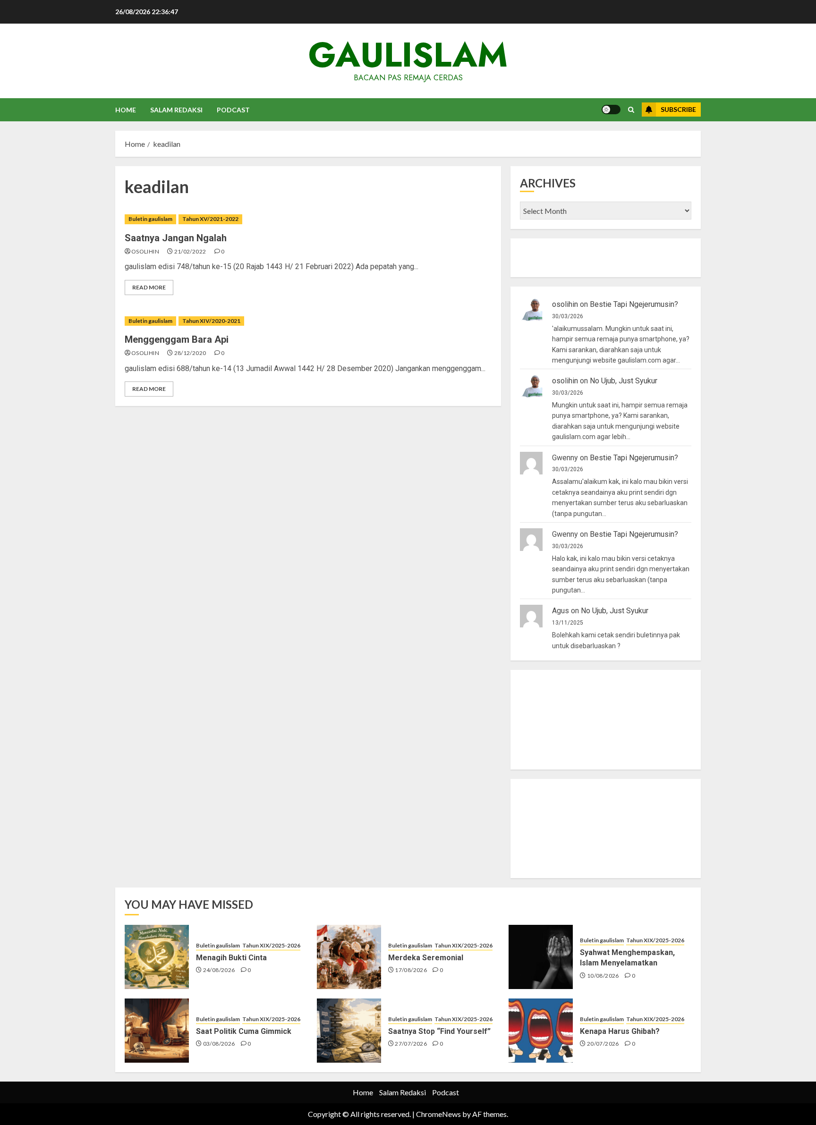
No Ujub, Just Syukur (623, 380)
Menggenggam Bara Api (177, 339)
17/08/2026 (411, 969)
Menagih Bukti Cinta (231, 957)
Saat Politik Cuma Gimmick (243, 1031)
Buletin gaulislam (150, 218)
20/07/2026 (603, 1043)
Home (125, 110)
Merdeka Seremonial (425, 957)
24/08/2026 (219, 969)
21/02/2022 (190, 251)
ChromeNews (438, 1113)
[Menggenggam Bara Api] (308, 321)
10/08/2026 (603, 975)
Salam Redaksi (176, 110)
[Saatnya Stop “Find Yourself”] (349, 1030)
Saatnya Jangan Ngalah (176, 238)
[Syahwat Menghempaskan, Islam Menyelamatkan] (541, 957)
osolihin (145, 251)
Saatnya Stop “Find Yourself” (439, 1031)
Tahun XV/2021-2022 (210, 218)
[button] (631, 110)
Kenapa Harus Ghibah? (620, 1031)
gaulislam (408, 54)
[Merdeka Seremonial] (349, 957)
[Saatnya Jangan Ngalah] (308, 219)
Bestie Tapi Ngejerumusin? (634, 304)
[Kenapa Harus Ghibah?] (541, 1030)
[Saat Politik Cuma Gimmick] (157, 1030)
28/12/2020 (190, 352)
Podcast (233, 110)
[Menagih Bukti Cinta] (157, 957)
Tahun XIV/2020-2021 (211, 320)
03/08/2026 (219, 1043)
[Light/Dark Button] (611, 109)
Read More (149, 287)
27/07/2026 (411, 1043)
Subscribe (678, 109)
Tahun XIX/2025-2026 (271, 945)
